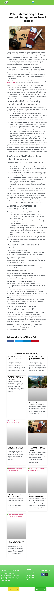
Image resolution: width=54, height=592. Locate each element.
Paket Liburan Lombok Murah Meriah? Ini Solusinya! (16, 495)
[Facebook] (43, 574)
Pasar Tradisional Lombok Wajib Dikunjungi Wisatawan (36, 495)
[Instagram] (46, 574)
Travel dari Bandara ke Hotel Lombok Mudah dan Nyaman (16, 541)
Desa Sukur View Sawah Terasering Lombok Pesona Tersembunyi (15, 358)
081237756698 (11, 82)
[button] (33, 2)
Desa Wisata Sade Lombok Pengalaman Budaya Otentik (37, 403)
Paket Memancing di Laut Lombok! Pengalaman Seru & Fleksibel (37, 449)
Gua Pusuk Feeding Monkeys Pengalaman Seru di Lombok (15, 448)
